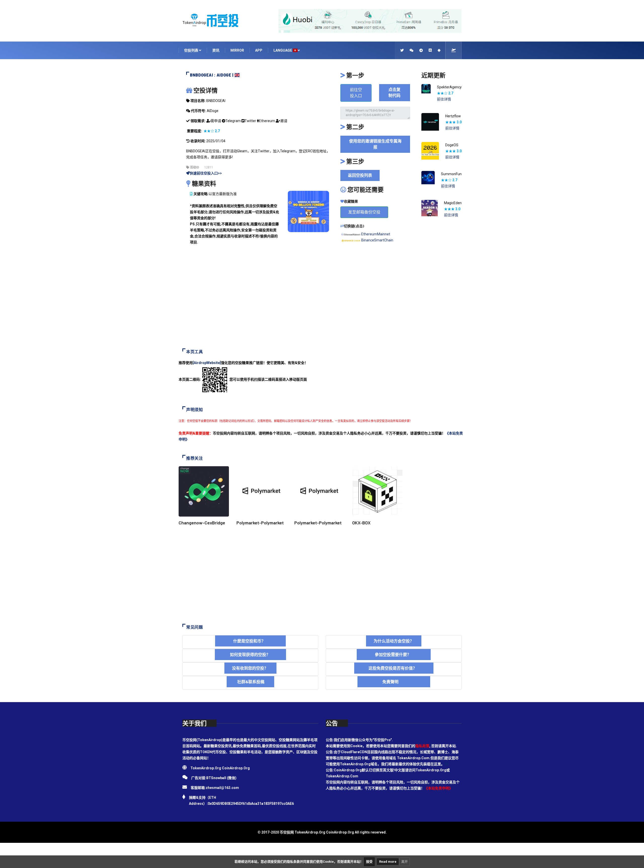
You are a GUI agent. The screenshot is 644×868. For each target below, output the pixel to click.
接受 (369, 861)
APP (258, 50)
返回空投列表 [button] (360, 175)
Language (283, 50)
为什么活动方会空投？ (394, 640)
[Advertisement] (322, 300)
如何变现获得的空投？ (250, 654)
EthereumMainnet (375, 234)
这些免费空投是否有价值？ (394, 668)
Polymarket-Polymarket (260, 522)
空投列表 (191, 50)
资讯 (215, 50)
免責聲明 (394, 681)
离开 (404, 861)
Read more (387, 861)
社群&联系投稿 (250, 681)
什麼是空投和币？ (250, 640)
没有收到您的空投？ (250, 668)
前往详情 (444, 99)
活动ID (194, 167)
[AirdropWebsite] (207, 363)
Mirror (237, 50)
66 (447, 764)
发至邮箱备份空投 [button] (364, 212)
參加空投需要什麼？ (393, 654)
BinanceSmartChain (377, 240)
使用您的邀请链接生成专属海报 (375, 144)
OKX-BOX (361, 522)
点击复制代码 (394, 92)
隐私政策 (422, 746)
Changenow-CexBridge (202, 522)
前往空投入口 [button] (356, 92)
